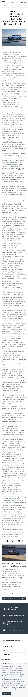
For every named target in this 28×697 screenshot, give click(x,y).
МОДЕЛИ (5, 650)
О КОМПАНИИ (7, 663)
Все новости (7, 598)
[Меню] (25, 2)
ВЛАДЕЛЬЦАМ (6, 659)
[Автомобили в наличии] (22, 2)
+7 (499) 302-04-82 (7, 646)
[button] (12, 593)
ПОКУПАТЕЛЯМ (7, 655)
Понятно (6, 693)
